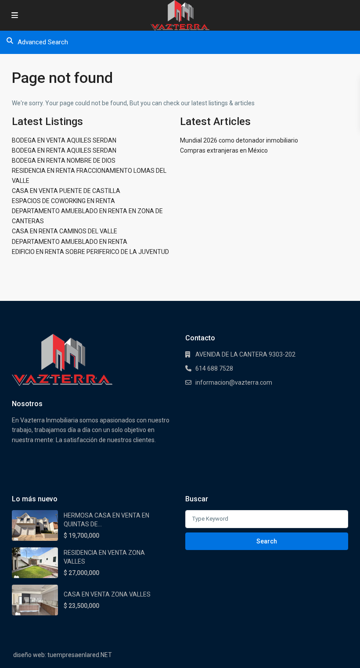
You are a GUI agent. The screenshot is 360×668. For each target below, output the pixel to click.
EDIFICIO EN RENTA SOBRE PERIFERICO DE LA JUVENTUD (90, 251)
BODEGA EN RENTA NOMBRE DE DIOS (63, 160)
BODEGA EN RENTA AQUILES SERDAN (64, 150)
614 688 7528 (214, 368)
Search (266, 541)
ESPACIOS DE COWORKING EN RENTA (63, 200)
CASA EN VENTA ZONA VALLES (107, 594)
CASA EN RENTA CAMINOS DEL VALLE (64, 231)
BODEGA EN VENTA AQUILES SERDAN (64, 140)
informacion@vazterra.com (233, 382)
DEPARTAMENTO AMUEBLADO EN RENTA (69, 241)
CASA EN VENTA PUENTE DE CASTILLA (66, 190)
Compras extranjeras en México (224, 150)
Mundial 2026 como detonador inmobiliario (239, 140)
